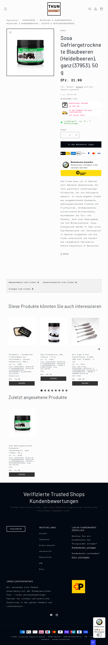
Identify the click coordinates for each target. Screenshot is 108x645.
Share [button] (66, 254)
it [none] (103, 642)
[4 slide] (52, 390)
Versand (79, 87)
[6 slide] (59, 390)
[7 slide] (63, 390)
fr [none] (98, 642)
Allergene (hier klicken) (21, 289)
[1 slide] (42, 390)
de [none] (93, 642)
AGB (41, 563)
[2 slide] (45, 390)
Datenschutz (45, 557)
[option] (98, 642)
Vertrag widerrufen (16, 529)
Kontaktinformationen (61, 639)
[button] (5, 9)
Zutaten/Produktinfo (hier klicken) (60, 282)
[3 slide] (49, 390)
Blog (41, 569)
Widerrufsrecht (47, 545)
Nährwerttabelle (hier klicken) (24, 282)
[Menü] (103, 618)
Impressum (44, 539)
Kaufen (22, 383)
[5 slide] (56, 390)
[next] (98, 349)
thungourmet (23, 637)
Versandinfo (45, 551)
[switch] (99, 635)
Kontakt (43, 533)
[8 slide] (66, 390)
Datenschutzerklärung (72, 636)
